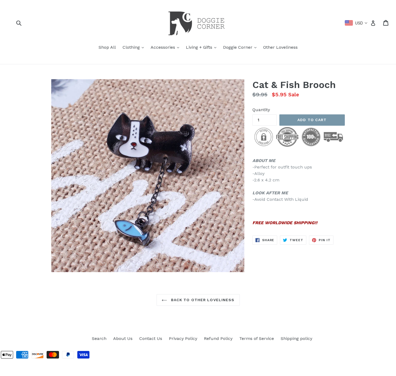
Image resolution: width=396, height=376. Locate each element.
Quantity (261, 109)
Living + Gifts (202, 47)
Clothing (135, 47)
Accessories (166, 47)
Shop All (107, 47)
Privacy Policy (183, 338)
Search (99, 338)
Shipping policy (296, 338)
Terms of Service (256, 338)
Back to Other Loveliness (202, 300)
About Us (123, 338)
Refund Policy (218, 338)
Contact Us (150, 338)
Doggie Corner (241, 47)
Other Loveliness (280, 47)
